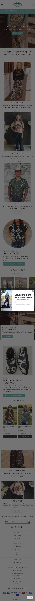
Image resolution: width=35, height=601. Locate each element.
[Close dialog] (33, 291)
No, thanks (23, 307)
